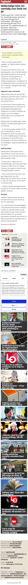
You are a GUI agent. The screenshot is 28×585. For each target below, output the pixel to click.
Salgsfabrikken (12, 556)
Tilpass (13, 305)
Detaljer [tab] (14, 278)
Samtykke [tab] (5, 278)
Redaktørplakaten (16, 574)
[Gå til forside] (6, 1)
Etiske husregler (19, 575)
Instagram (4, 559)
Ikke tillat (14, 309)
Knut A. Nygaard (14, 545)
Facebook (13, 557)
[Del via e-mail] (8, 46)
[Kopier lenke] (11, 46)
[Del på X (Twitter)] (5, 46)
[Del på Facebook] (2, 46)
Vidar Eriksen (16, 547)
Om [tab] (23, 278)
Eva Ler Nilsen (17, 542)
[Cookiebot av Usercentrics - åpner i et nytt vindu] (20, 275)
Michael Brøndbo (15, 544)
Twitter (20, 557)
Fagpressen (19, 572)
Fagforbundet (10, 552)
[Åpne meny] (25, 2)
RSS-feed (7, 568)
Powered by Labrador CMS (14, 583)
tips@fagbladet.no (20, 554)
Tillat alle (14, 301)
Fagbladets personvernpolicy (14, 577)
